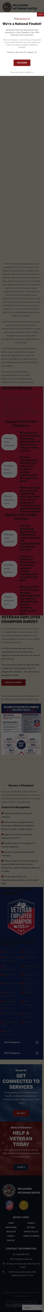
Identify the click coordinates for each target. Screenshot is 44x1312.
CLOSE (40, 14)
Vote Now (22, 62)
